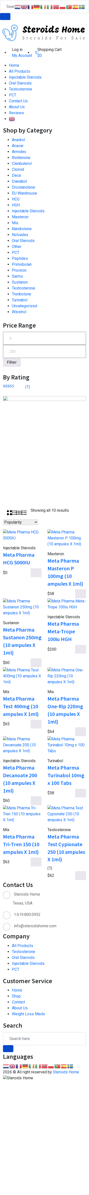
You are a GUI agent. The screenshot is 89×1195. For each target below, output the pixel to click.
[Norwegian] (45, 1065)
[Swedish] (70, 1065)
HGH (16, 205)
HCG (16, 199)
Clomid (18, 169)
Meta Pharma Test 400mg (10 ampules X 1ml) (21, 706)
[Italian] (38, 1065)
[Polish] (51, 1065)
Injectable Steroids (25, 77)
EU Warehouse (24, 193)
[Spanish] (64, 1065)
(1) (16, 386)
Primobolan (22, 264)
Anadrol (18, 139)
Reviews (16, 113)
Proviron (19, 270)
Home (14, 65)
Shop (16, 996)
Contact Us (18, 101)
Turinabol (19, 300)
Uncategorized (24, 306)
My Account (22, 55)
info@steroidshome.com (35, 926)
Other (16, 246)
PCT (12, 95)
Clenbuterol (22, 163)
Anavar (17, 145)
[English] (12, 118)
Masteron (20, 217)
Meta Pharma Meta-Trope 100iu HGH (63, 631)
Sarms (17, 276)
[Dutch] (6, 1065)
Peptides (20, 258)
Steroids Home (66, 1072)
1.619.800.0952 (27, 914)
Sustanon (20, 282)
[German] (25, 1065)
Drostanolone (23, 187)
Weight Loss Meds (28, 1014)
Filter (12, 362)
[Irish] (32, 1065)
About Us (17, 107)
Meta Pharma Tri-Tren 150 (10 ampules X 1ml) (21, 844)
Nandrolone (22, 228)
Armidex (19, 151)
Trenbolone (21, 294)
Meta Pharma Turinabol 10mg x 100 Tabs (65, 775)
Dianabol (19, 181)
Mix (15, 223)
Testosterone (20, 89)
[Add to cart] (36, 572)
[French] (19, 1065)
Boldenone (21, 157)
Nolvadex (20, 234)
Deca (16, 175)
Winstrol (19, 312)
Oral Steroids (20, 83)
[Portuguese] (57, 1065)
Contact (18, 1002)
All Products (19, 71)
